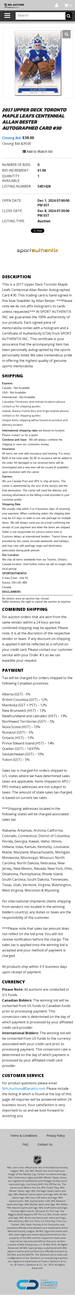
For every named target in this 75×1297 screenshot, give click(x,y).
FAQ (25, 1144)
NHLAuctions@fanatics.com (23, 1088)
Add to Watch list (39, 151)
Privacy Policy (55, 1136)
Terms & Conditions (23, 1136)
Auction (44, 221)
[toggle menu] (7, 15)
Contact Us (45, 1144)
